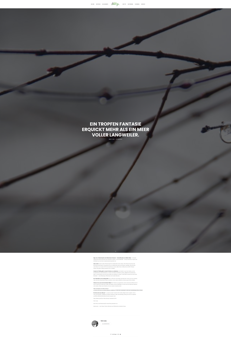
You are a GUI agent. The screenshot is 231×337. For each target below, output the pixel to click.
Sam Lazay (120, 139)
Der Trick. (98, 4)
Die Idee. (92, 4)
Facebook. (137, 4)
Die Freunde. (130, 4)
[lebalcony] (115, 4)
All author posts (105, 323)
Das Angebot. (105, 4)
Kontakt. (143, 4)
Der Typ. (124, 4)
